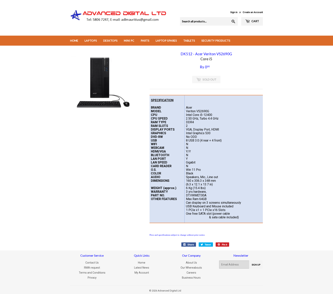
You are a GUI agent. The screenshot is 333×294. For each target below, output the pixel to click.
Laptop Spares (166, 40)
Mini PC (129, 40)
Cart (255, 21)
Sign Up (256, 264)
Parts (145, 40)
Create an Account (253, 12)
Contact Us (92, 262)
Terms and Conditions (92, 272)
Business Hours (191, 277)
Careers (191, 272)
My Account (142, 272)
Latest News (141, 267)
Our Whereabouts (191, 267)
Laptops (91, 40)
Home (74, 40)
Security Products (215, 40)
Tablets (189, 40)
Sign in (233, 12)
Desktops (110, 40)
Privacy (92, 277)
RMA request (92, 267)
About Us (191, 262)
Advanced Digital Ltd (169, 290)
